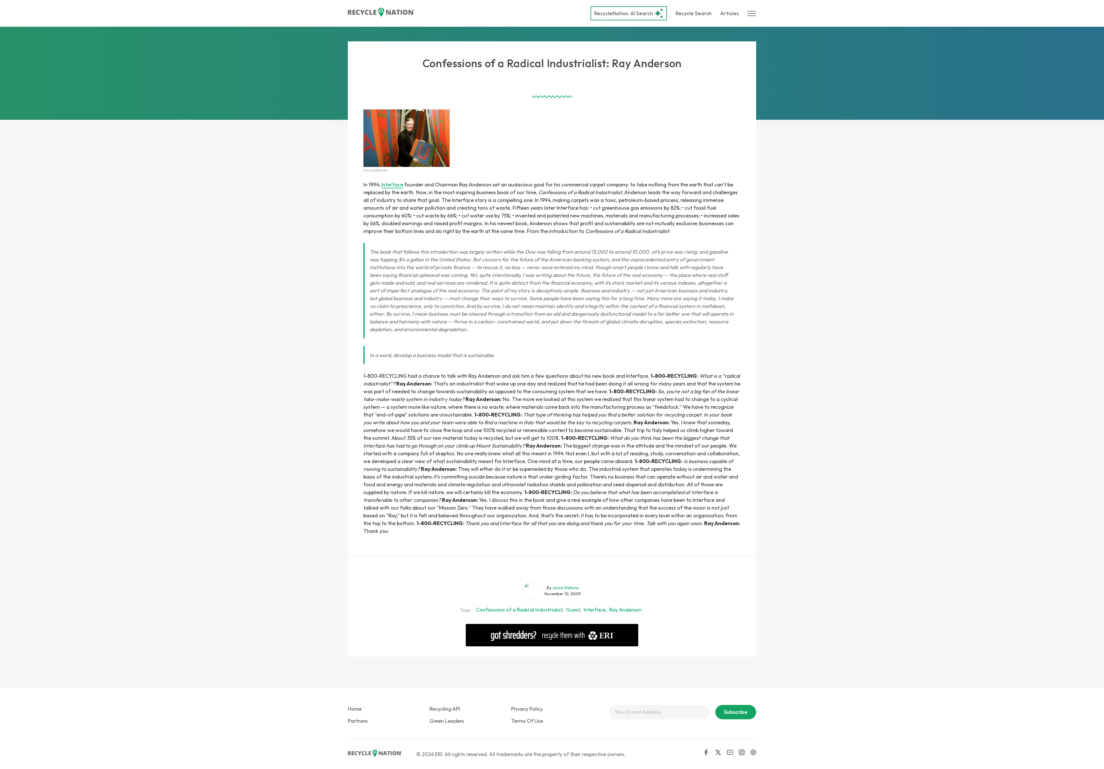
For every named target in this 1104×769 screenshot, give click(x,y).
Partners (358, 721)
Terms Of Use (527, 721)
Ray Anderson (625, 609)
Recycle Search (694, 13)
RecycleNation (611, 13)
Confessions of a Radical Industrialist (519, 609)
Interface (392, 184)
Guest (573, 609)
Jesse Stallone (565, 587)
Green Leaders (447, 721)
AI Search (623, 13)
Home (355, 709)
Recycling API (445, 709)
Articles (729, 13)
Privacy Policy (527, 709)
